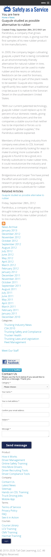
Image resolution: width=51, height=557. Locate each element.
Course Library (10, 525)
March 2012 (9, 265)
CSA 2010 (9, 328)
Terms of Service (11, 507)
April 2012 (8, 261)
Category (6, 383)
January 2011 (9, 313)
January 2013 (9, 230)
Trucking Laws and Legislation (21, 338)
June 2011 (8, 296)
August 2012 (9, 247)
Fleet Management (15, 342)
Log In (6, 541)
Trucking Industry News (18, 325)
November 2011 (11, 279)
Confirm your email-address (13, 410)
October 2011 (10, 282)
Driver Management (13, 460)
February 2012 (10, 268)
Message (6, 429)
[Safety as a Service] (11, 361)
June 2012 (8, 254)
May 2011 (7, 299)
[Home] (25, 8)
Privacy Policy (9, 510)
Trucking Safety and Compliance (22, 331)
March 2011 (9, 306)
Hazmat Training (11, 536)
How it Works (9, 456)
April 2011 (8, 303)
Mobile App (8, 499)
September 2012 (11, 244)
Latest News (9, 485)
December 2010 (11, 317)
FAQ (4, 514)
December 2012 (11, 234)
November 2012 (11, 237)
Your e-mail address (10, 401)
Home (4, 17)
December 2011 (11, 275)
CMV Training (9, 532)
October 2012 (10, 240)
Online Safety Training (14, 463)
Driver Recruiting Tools (15, 470)
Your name (7, 392)
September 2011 (11, 285)
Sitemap (6, 488)
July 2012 (7, 251)
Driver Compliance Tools (16, 474)
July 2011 (7, 292)
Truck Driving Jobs (12, 495)
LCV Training (9, 528)
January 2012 (9, 272)
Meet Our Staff (10, 350)
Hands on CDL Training (15, 492)
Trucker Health (12, 335)
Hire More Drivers (12, 467)
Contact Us (8, 482)
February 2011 (10, 310)
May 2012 (7, 258)
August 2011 (9, 289)
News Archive (9, 227)
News (12, 17)
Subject (5, 420)
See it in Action (10, 517)
